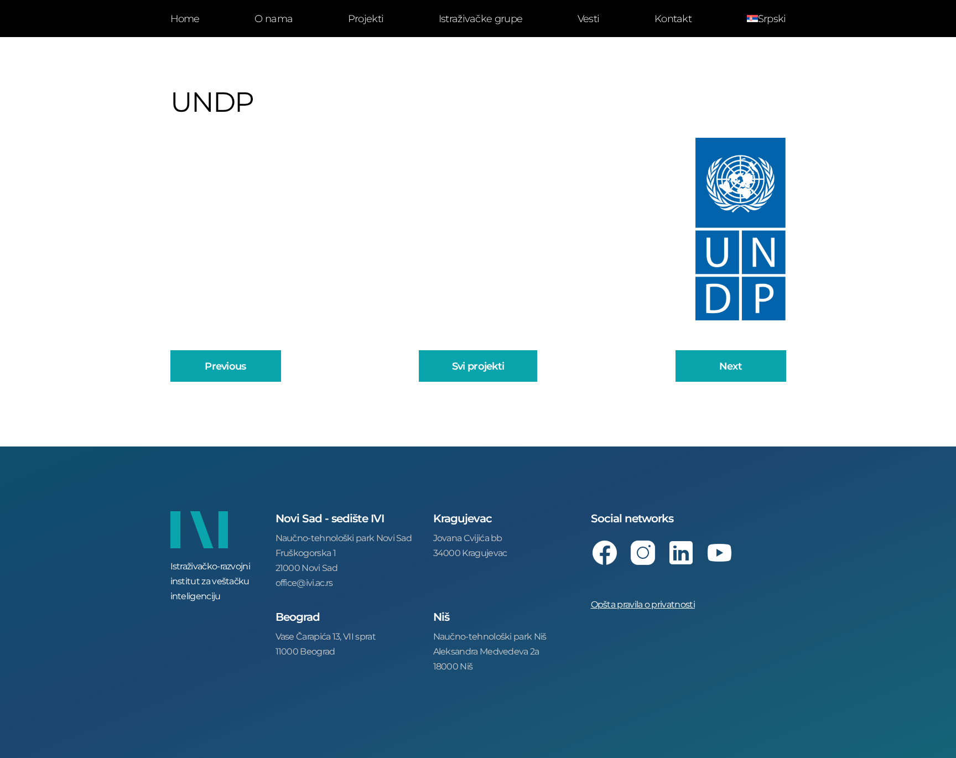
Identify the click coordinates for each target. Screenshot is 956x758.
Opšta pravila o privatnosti (643, 604)
